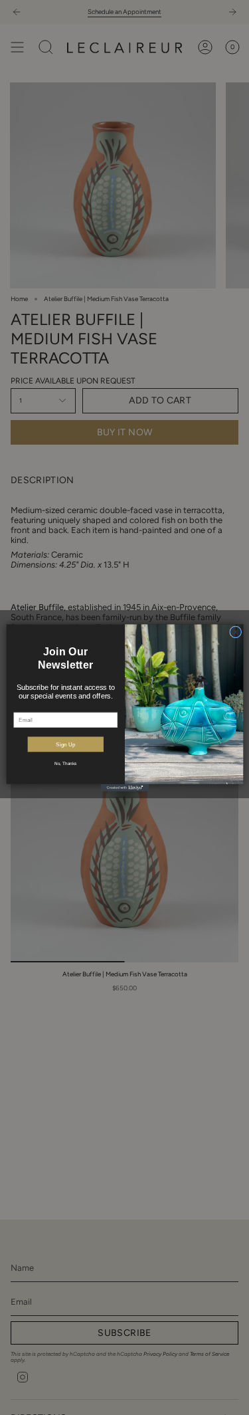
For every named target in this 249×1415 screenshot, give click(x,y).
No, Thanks (65, 763)
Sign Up (65, 744)
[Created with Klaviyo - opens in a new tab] (124, 787)
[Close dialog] (235, 631)
